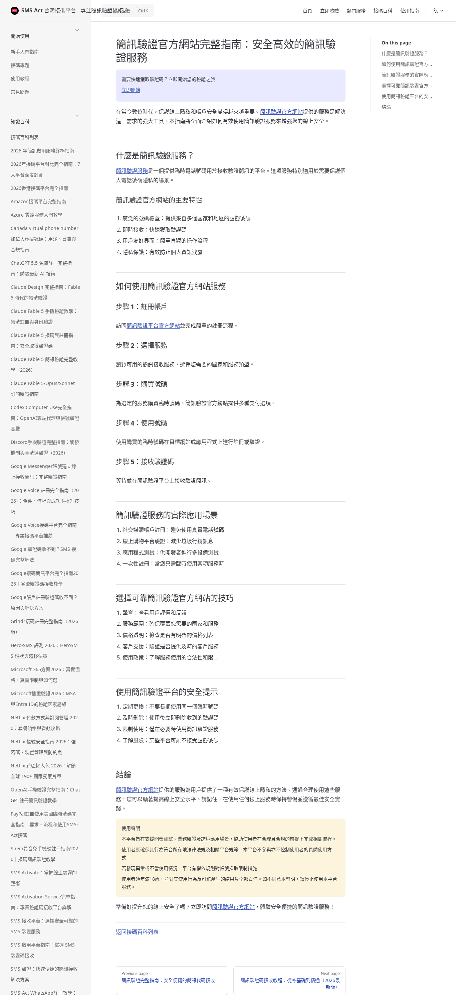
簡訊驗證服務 (132, 170)
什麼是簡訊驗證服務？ (405, 53)
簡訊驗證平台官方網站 (153, 325)
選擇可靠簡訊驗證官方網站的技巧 (408, 85)
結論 (386, 107)
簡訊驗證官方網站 (281, 111)
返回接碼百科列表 (137, 932)
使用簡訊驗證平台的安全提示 (408, 96)
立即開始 (131, 90)
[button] (45, 35)
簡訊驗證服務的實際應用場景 (408, 75)
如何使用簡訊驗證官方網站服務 (408, 64)
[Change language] (438, 10)
